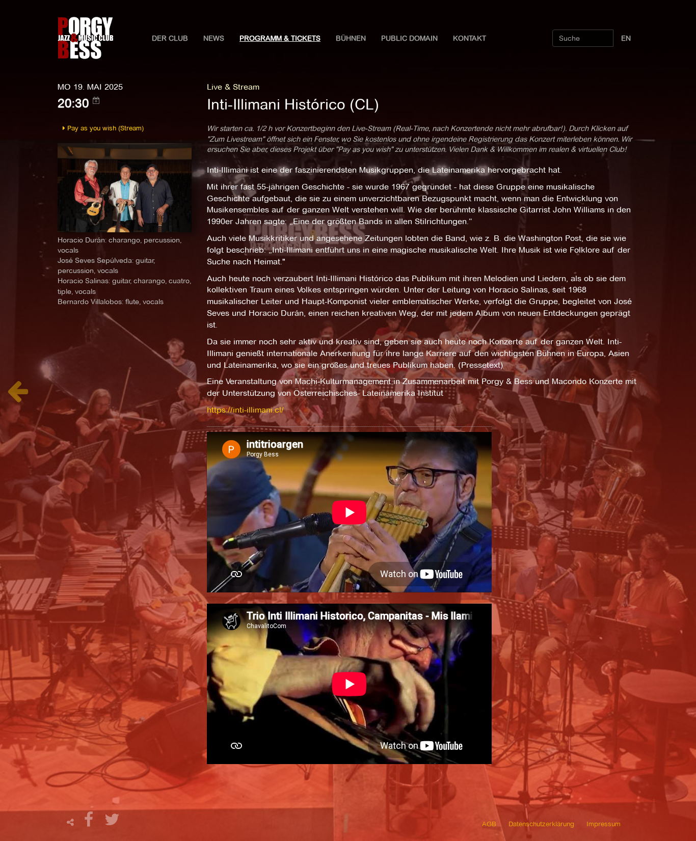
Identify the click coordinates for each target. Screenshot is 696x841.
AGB (489, 824)
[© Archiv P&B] (125, 187)
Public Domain (409, 38)
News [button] (213, 38)
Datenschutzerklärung (541, 824)
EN (626, 38)
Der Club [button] (170, 38)
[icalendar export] (96, 100)
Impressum (603, 824)
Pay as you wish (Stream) (104, 128)
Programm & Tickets (279, 38)
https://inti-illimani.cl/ (245, 410)
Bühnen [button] (351, 38)
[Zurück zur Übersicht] (17, 396)
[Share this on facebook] (90, 822)
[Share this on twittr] (112, 822)
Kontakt (469, 38)
